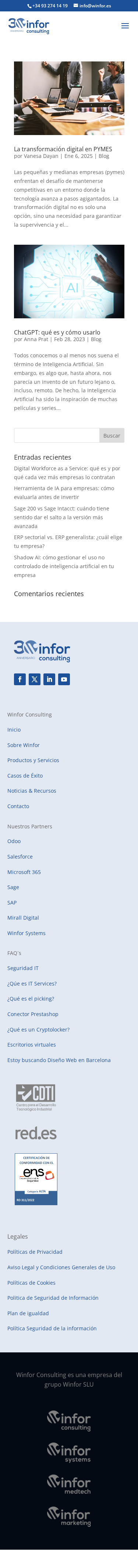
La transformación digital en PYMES (63, 149)
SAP (12, 902)
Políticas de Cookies (31, 1282)
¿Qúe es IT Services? (32, 983)
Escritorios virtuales (31, 1044)
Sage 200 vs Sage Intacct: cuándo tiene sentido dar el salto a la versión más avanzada (61, 517)
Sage (13, 887)
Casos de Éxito (25, 775)
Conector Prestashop (33, 1014)
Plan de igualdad (28, 1313)
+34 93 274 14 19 (50, 6)
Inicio (14, 729)
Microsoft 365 (24, 871)
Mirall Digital (23, 917)
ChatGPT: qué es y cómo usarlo (57, 332)
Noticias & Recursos (31, 790)
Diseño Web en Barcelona (79, 1060)
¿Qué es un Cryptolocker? (38, 1029)
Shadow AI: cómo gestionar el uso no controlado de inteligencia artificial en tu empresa (64, 566)
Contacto (18, 806)
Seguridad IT (23, 968)
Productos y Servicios (33, 760)
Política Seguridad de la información (52, 1328)
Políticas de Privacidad (35, 1251)
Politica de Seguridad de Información (53, 1297)
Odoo (14, 841)
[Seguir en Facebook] (20, 679)
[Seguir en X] (34, 679)
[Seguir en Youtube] (64, 679)
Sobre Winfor (23, 745)
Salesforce (20, 856)
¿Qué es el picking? (30, 998)
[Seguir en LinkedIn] (49, 679)
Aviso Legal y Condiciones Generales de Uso (61, 1267)
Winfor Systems (26, 933)
